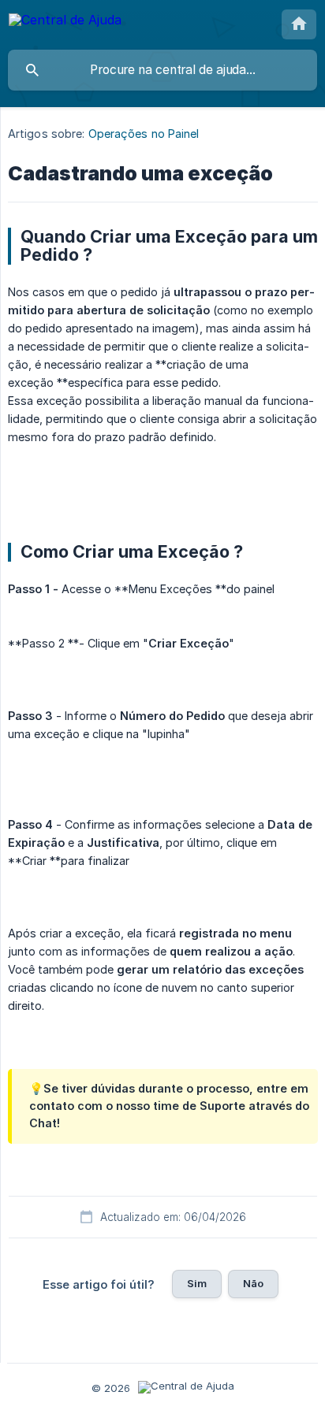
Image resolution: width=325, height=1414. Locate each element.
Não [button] (253, 1283)
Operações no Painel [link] (144, 133)
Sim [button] (197, 1283)
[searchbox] (162, 70)
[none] (65, 22)
